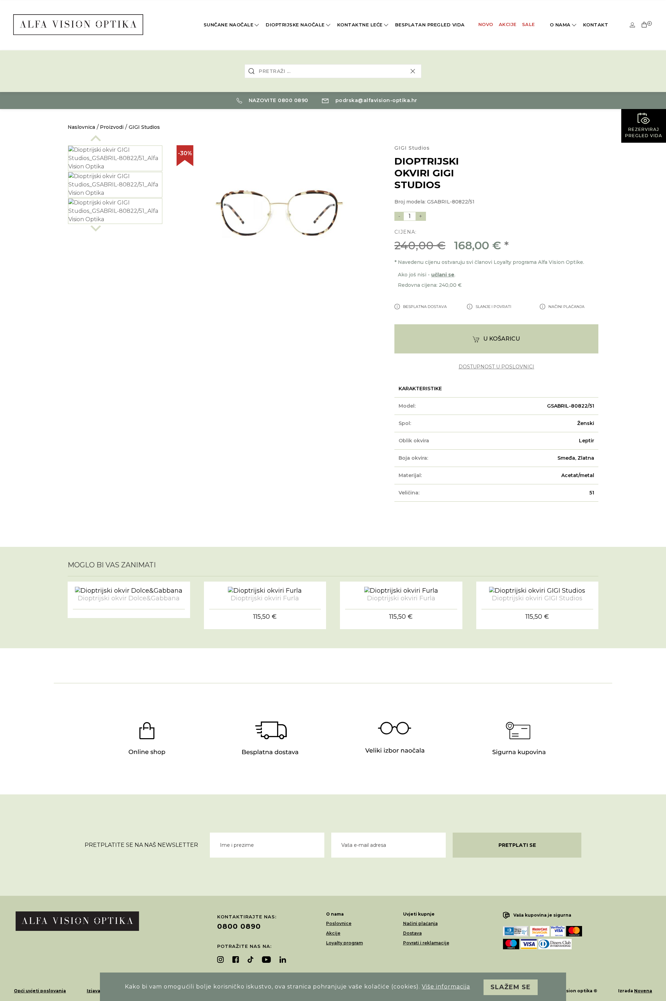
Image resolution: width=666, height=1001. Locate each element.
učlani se (442, 275)
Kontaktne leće (360, 24)
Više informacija (446, 986)
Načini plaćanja (420, 923)
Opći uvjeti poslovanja (40, 990)
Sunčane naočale (229, 24)
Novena (643, 990)
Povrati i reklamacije (426, 942)
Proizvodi (111, 127)
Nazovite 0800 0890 (277, 100)
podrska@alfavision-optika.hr (375, 100)
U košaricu (501, 338)
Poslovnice (338, 923)
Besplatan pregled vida (430, 24)
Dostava (412, 933)
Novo (485, 24)
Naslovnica (81, 127)
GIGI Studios (144, 127)
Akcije (507, 24)
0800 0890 (239, 926)
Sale (528, 24)
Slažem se (510, 987)
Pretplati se (517, 845)
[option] (115, 158)
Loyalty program (344, 942)
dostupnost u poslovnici (496, 367)
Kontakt (595, 24)
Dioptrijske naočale (295, 24)
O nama (560, 24)
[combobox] (333, 71)
